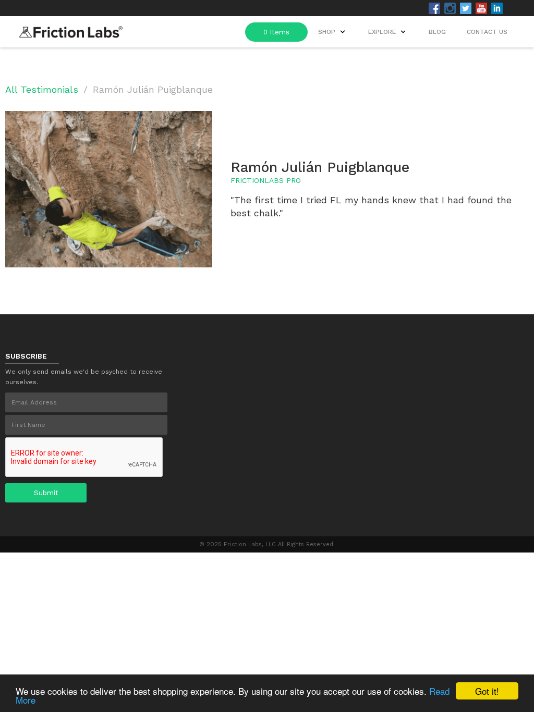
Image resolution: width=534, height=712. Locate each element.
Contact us (487, 31)
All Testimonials (41, 89)
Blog (437, 31)
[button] (388, 31)
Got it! (487, 690)
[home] (71, 29)
